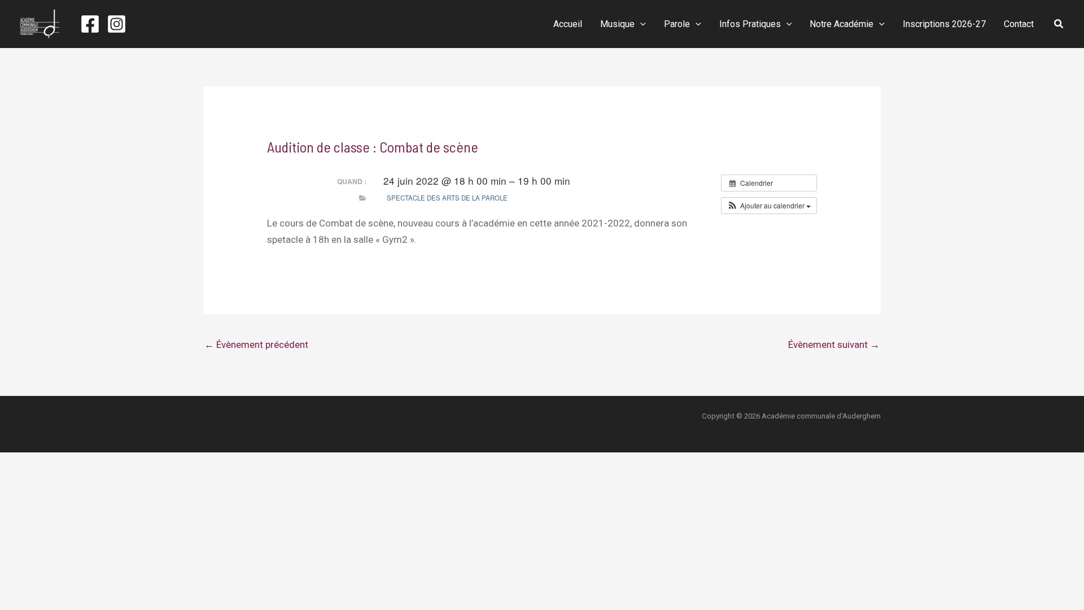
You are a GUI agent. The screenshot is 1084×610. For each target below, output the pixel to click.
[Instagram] (116, 24)
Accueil (567, 24)
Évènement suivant (834, 344)
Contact (1019, 24)
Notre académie (841, 24)
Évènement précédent (256, 344)
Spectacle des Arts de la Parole (447, 197)
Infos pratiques (750, 24)
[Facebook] (90, 24)
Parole (677, 24)
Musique (617, 24)
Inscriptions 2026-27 (944, 24)
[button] (640, 24)
